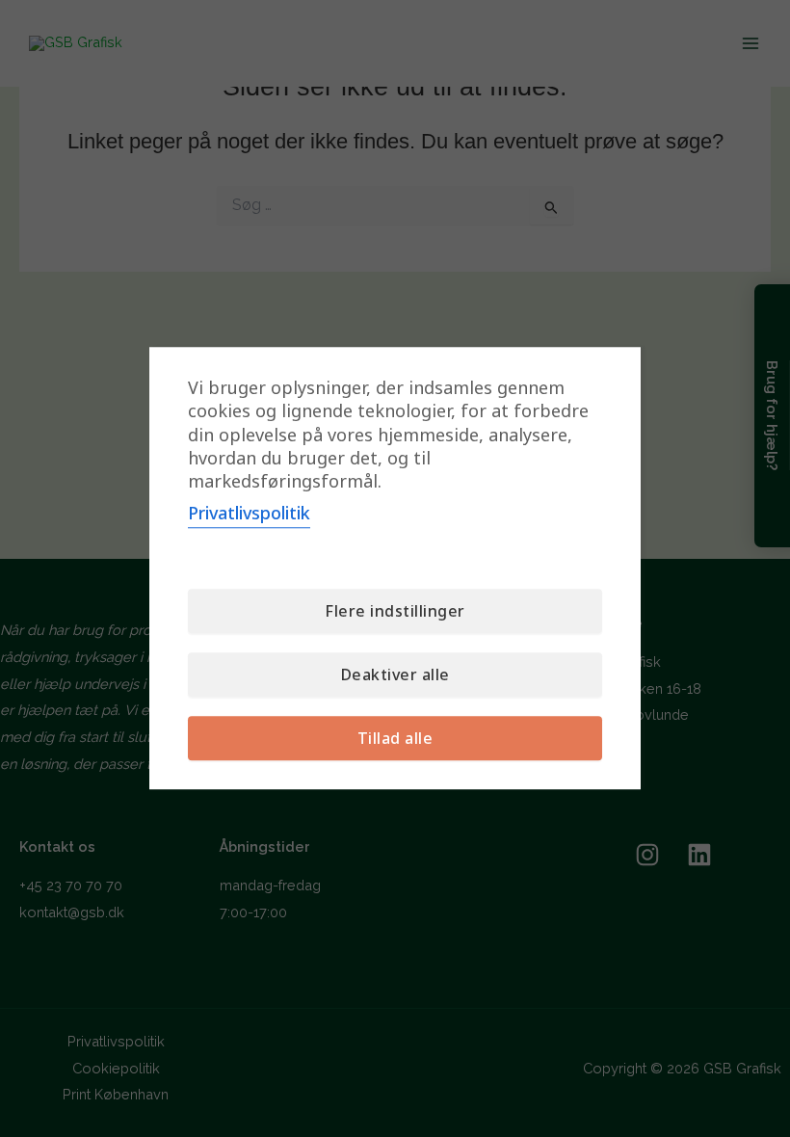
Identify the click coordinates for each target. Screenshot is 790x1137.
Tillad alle (395, 739)
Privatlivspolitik (249, 513)
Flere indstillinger (395, 611)
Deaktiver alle (395, 675)
